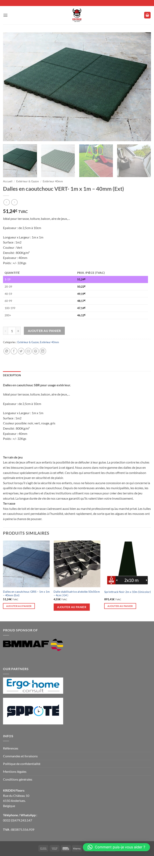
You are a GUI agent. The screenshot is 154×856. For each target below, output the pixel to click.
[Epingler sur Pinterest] (35, 351)
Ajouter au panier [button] (19, 606)
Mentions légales (14, 771)
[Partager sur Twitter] (21, 351)
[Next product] (6, 202)
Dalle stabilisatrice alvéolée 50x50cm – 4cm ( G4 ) (77, 593)
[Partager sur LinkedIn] (43, 351)
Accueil (7, 181)
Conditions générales (17, 779)
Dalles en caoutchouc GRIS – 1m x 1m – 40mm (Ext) (26, 593)
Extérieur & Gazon (27, 181)
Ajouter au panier (44, 331)
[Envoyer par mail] (28, 351)
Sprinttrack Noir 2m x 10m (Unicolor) (127, 591)
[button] (5, 15)
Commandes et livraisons (20, 756)
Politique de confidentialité (21, 764)
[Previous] (11, 87)
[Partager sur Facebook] (14, 351)
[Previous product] (14, 202)
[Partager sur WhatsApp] (6, 351)
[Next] (143, 87)
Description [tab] (12, 375)
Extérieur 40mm (53, 181)
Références (10, 748)
